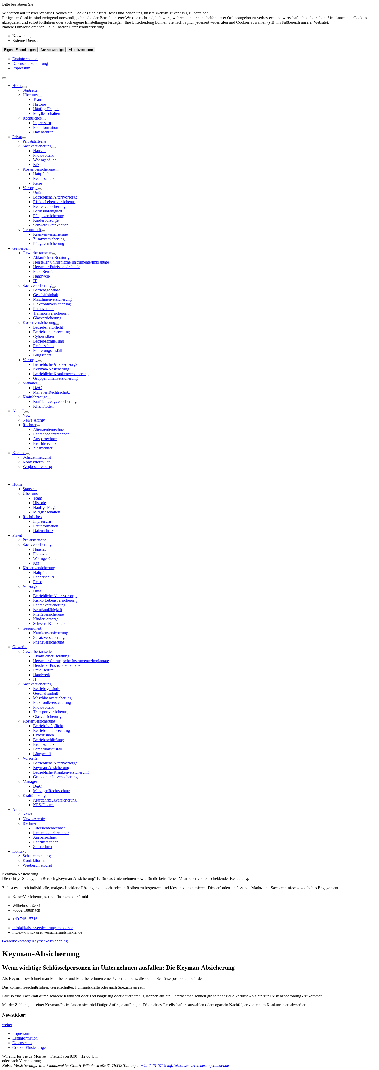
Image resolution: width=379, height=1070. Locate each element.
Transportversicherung (51, 313)
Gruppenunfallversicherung (55, 378)
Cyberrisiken (43, 336)
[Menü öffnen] (4, 78)
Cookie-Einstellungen (30, 1047)
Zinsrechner (42, 448)
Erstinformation (25, 59)
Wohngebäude (44, 160)
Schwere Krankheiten (50, 225)
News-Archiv (34, 420)
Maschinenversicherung (52, 299)
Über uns (30, 95)
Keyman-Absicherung (51, 369)
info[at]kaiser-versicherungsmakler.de (42, 927)
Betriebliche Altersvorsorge (55, 197)
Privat (17, 136)
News (27, 415)
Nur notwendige (52, 50)
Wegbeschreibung (37, 466)
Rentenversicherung (49, 206)
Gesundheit (32, 229)
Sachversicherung (37, 146)
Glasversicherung (47, 318)
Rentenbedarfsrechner (51, 434)
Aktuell (18, 411)
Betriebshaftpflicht (48, 327)
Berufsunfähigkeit (47, 211)
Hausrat (39, 150)
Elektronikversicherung (52, 304)
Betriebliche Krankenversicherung (61, 373)
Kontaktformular (36, 462)
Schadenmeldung (37, 457)
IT (35, 281)
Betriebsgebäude (46, 290)
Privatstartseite (34, 141)
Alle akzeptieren (81, 50)
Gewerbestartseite (37, 253)
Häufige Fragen (46, 109)
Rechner (29, 425)
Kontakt (19, 452)
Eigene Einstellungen (20, 50)
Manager (30, 383)
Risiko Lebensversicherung (55, 202)
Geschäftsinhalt (45, 294)
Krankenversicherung (50, 234)
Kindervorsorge (46, 220)
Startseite (30, 90)
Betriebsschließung (48, 341)
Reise (37, 183)
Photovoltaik (43, 155)
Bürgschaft (42, 355)
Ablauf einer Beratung (51, 257)
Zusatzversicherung (49, 239)
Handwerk (41, 276)
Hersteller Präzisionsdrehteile (56, 267)
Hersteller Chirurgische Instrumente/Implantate (71, 262)
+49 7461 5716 (24, 919)
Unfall (38, 192)
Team (37, 99)
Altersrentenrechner (49, 429)
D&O (37, 387)
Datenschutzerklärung (30, 63)
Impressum (21, 68)
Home (17, 85)
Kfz (36, 164)
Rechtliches (32, 118)
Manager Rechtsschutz (51, 392)
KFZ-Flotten (43, 406)
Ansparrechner (45, 439)
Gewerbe (19, 248)
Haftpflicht (42, 174)
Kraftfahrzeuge (35, 397)
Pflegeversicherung (48, 215)
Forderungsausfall (47, 350)
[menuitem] (194, 108)
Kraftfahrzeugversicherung (55, 401)
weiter (7, 1025)
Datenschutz (43, 132)
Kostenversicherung (39, 169)
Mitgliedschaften (46, 113)
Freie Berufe (43, 271)
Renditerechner (45, 443)
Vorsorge (30, 188)
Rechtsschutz (43, 178)
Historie (39, 104)
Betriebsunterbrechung (51, 332)
